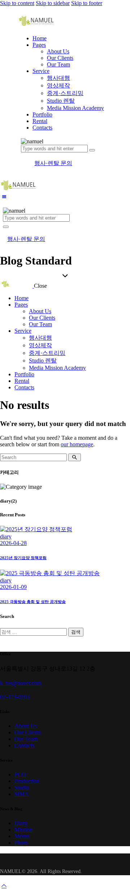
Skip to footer (86, 3)
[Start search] (74, 457)
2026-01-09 (13, 587)
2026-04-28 (13, 543)
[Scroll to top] (4, 885)
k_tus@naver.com (20, 683)
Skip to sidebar (53, 3)
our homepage (77, 444)
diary (6, 536)
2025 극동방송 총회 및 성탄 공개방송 (33, 601)
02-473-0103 (15, 697)
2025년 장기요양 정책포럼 (23, 558)
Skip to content (17, 3)
